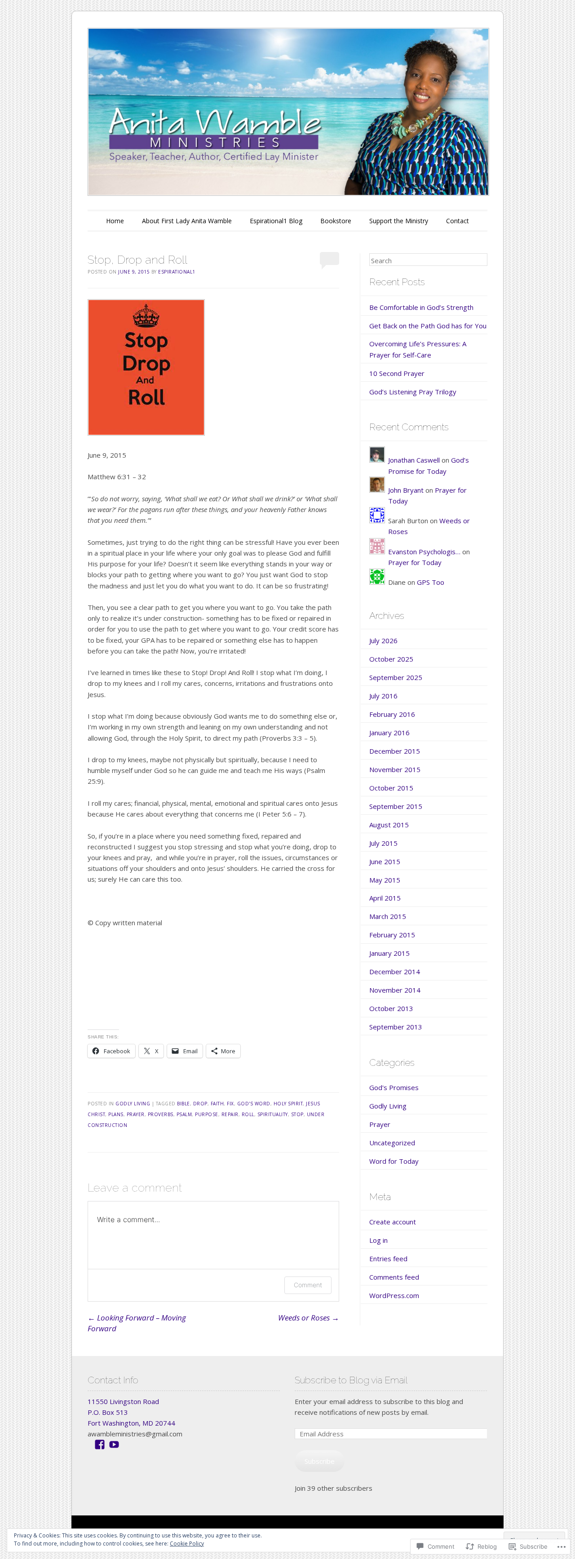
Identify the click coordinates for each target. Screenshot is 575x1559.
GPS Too (430, 582)
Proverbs (160, 1114)
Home (115, 220)
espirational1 (176, 272)
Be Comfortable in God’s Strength (421, 307)
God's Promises (394, 1087)
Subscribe (320, 1461)
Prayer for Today (415, 562)
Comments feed (394, 1276)
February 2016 (392, 714)
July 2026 (383, 640)
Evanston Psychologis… (424, 551)
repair (230, 1114)
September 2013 (395, 1026)
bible (183, 1103)
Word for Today (394, 1161)
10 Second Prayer (397, 373)
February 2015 (392, 934)
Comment (308, 1285)
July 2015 (383, 843)
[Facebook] (99, 1444)
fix (230, 1103)
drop (200, 1103)
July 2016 (383, 695)
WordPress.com (394, 1295)
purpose (206, 1114)
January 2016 (389, 732)
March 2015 (387, 916)
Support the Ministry (398, 220)
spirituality (272, 1114)
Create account (392, 1221)
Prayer (379, 1124)
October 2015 (391, 787)
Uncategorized (392, 1142)
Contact (457, 220)
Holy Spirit (288, 1103)
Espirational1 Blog (276, 220)
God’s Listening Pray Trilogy (412, 391)
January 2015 (389, 953)
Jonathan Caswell (414, 459)
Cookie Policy (187, 1543)
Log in (378, 1240)
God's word (253, 1103)
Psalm (184, 1114)
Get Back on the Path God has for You (428, 325)
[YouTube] (114, 1444)
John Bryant (406, 490)
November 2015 (394, 769)
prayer (136, 1114)
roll (248, 1114)
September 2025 (395, 677)
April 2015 (385, 897)
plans (116, 1114)
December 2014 (394, 971)
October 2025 (391, 658)
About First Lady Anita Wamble (187, 220)
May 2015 (384, 879)
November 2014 (394, 989)
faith (217, 1103)
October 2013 (391, 1008)
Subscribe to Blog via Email (351, 1380)
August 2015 (389, 824)
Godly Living (132, 1103)
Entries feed (388, 1258)
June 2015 (384, 861)
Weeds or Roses (308, 1317)
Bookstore (335, 220)
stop (297, 1114)
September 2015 (395, 806)
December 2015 (394, 750)
